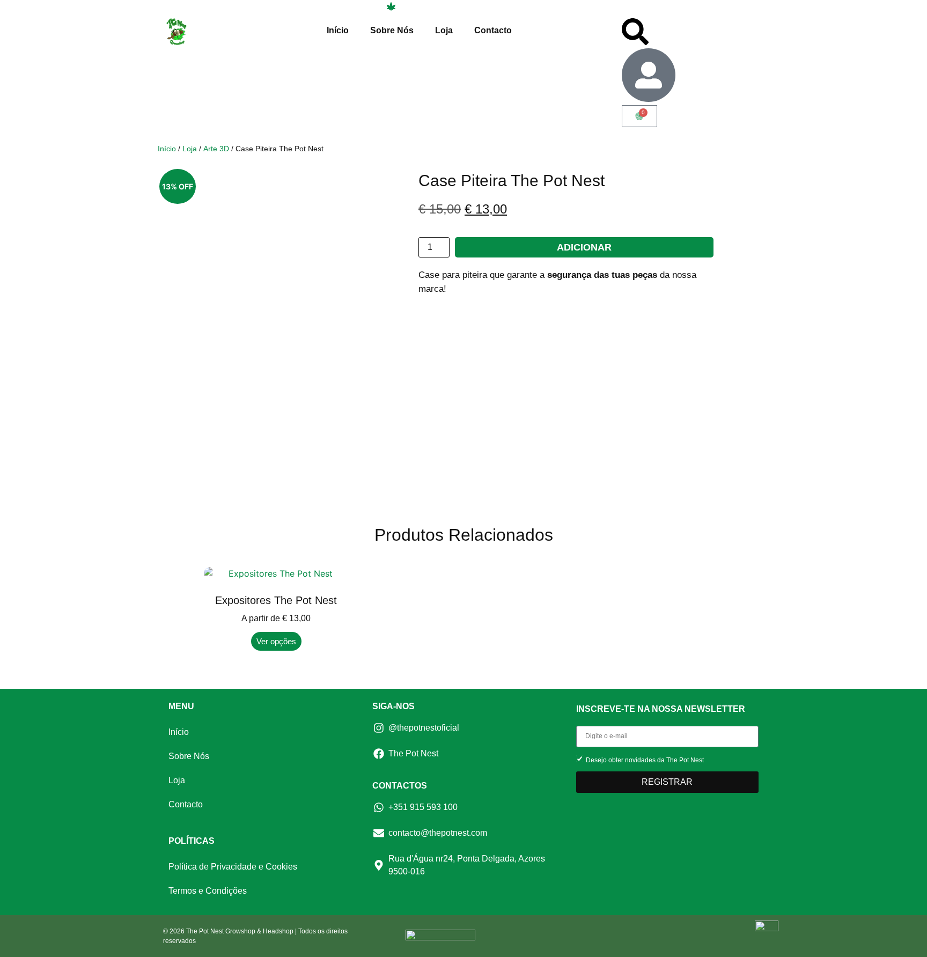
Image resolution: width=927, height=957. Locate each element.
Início (338, 30)
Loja (444, 30)
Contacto (493, 30)
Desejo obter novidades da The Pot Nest (645, 759)
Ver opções (276, 641)
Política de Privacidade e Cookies (232, 866)
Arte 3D (216, 148)
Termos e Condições (207, 890)
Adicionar (584, 247)
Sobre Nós (392, 30)
